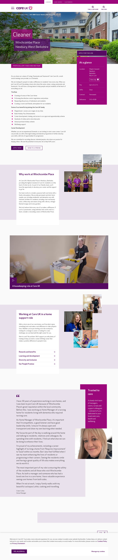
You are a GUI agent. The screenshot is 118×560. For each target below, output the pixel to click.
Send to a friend (34, 148)
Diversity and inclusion (28, 360)
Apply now (17, 148)
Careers (48, 2)
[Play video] (13, 280)
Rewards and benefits (27, 352)
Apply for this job (86, 53)
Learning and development (29, 356)
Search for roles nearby (21, 14)
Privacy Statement (18, 543)
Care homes (58, 2)
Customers (68, 2)
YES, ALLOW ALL (19, 551)
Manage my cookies (98, 551)
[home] (12, 14)
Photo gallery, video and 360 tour (26, 66)
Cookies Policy (102, 541)
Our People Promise (26, 364)
